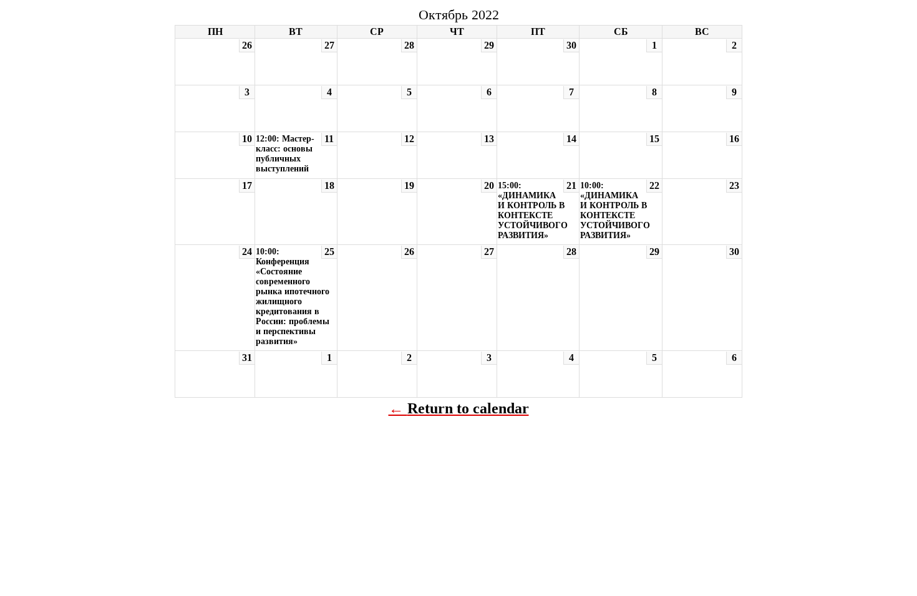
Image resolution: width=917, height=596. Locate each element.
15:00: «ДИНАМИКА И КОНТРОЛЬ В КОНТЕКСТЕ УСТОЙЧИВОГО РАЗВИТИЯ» (533, 210)
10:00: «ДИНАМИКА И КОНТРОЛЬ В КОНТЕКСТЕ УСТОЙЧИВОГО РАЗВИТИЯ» (615, 210)
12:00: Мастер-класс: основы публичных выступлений (285, 153)
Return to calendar (468, 408)
